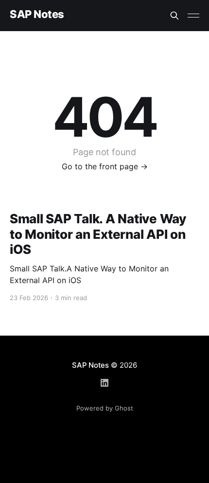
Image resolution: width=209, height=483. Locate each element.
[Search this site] (174, 15)
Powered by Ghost (104, 408)
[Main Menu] (193, 15)
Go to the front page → (105, 166)
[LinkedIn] (104, 383)
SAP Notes (37, 14)
